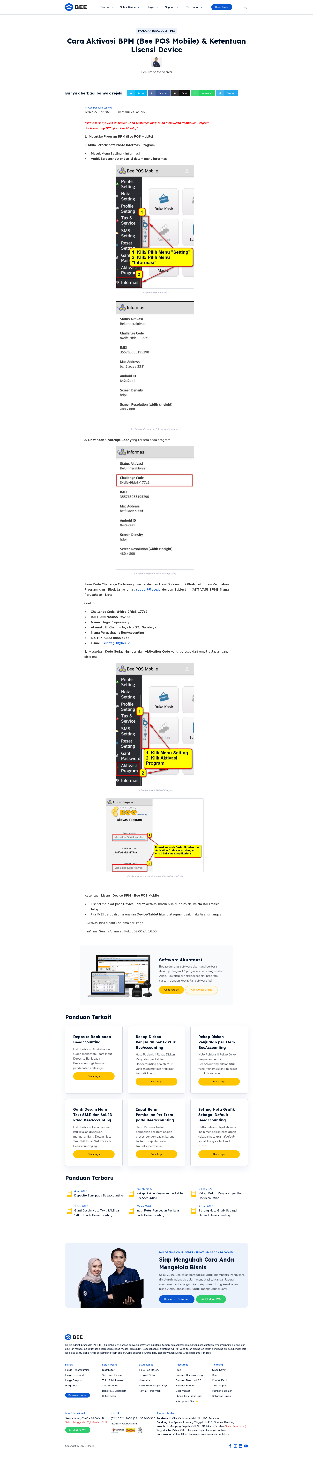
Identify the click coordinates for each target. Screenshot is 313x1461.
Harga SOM (72, 1385)
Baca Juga (94, 1076)
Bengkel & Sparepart (114, 1391)
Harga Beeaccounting (77, 1370)
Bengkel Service (148, 1375)
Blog (178, 1370)
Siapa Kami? (219, 1370)
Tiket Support (220, 1385)
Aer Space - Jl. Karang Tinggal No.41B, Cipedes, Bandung (195, 1422)
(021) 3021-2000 (121, 1418)
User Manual (183, 1391)
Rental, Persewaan (150, 1391)
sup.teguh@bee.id (116, 643)
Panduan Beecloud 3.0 (188, 1380)
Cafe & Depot (110, 1385)
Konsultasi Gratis (201, 990)
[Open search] (245, 7)
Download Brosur (77, 1395)
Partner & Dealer (222, 1391)
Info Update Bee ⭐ (187, 1401)
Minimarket (145, 1380)
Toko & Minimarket (113, 1380)
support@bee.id (148, 589)
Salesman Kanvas (112, 1375)
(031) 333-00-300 (144, 1418)
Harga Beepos (73, 1380)
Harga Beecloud (74, 1375)
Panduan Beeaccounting (189, 1375)
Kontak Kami (219, 1380)
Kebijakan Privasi (221, 1396)
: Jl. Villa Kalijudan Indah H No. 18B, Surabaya (187, 1418)
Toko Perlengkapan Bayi (153, 1385)
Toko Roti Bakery (149, 1370)
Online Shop (109, 1396)
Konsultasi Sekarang (176, 1299)
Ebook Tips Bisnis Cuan (189, 1396)
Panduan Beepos (185, 1385)
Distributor (108, 1370)
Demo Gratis (221, 7)
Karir (214, 1375)
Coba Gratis (171, 990)
